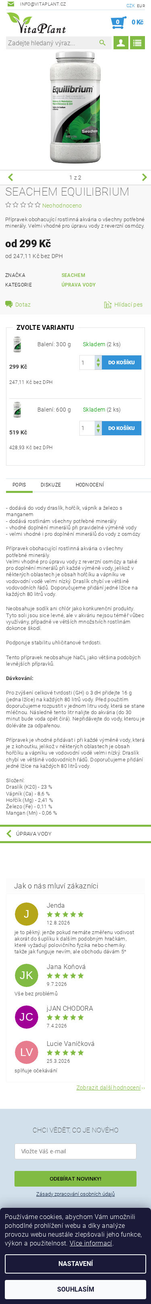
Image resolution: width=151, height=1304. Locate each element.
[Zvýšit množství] (98, 359)
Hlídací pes (128, 304)
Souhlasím (75, 1289)
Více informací (91, 1243)
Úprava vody (79, 285)
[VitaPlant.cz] (36, 22)
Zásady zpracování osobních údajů (75, 1194)
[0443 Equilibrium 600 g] (17, 343)
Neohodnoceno (62, 205)
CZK (130, 5)
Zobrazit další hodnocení (109, 1087)
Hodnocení (90, 485)
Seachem (73, 275)
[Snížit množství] (98, 366)
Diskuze (51, 485)
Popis (19, 485)
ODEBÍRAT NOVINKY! (75, 1178)
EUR (141, 6)
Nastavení (75, 1264)
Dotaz (23, 304)
